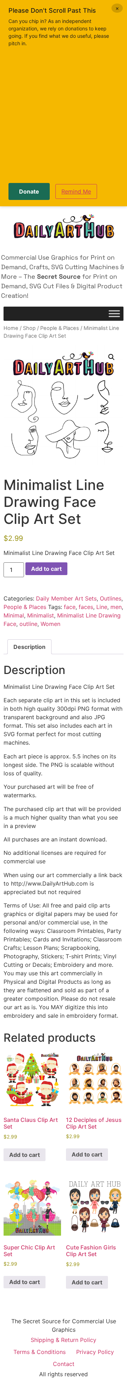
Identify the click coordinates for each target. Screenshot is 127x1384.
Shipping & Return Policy (63, 1339)
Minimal (14, 615)
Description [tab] (29, 646)
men (116, 606)
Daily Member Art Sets (66, 598)
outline (28, 623)
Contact (63, 1363)
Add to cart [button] (24, 1154)
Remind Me (76, 191)
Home (11, 328)
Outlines (110, 598)
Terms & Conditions (39, 1351)
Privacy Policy (95, 1351)
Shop (29, 328)
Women (50, 623)
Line (101, 606)
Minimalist (40, 615)
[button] (111, 357)
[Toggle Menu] (114, 313)
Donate (29, 191)
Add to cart (46, 568)
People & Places (59, 328)
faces (86, 606)
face (69, 606)
